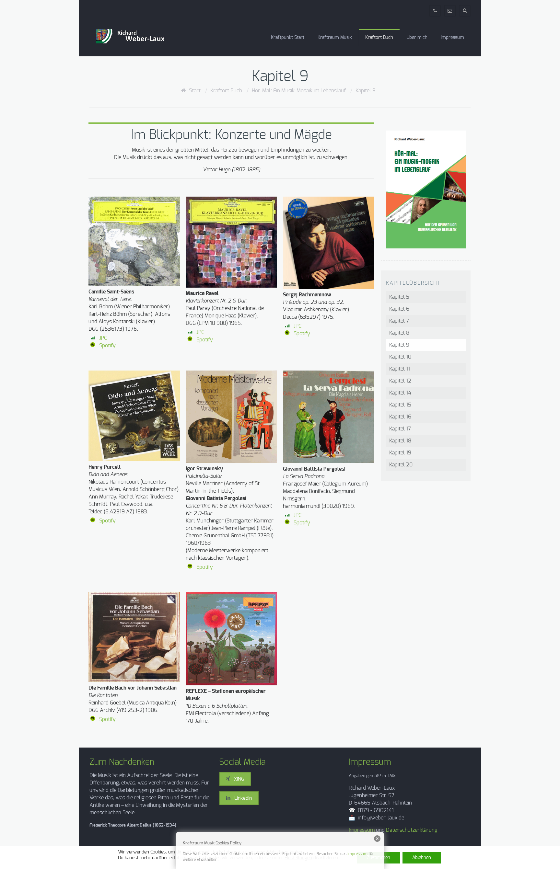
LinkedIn (241, 798)
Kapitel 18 (400, 440)
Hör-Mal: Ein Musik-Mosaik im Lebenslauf (299, 90)
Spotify (107, 345)
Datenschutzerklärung (412, 830)
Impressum (452, 37)
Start (195, 90)
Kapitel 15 (400, 404)
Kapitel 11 (399, 369)
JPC (103, 338)
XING (237, 779)
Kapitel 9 (366, 90)
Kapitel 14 (400, 392)
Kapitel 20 (401, 464)
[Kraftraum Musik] (136, 36)
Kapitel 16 (400, 416)
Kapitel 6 (399, 309)
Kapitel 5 (399, 297)
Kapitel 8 (399, 333)
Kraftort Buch (379, 37)
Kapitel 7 (399, 321)
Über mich (416, 37)
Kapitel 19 (400, 452)
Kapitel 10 (400, 357)
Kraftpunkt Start (287, 37)
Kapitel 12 (400, 380)
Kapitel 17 (400, 428)
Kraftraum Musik (335, 37)
